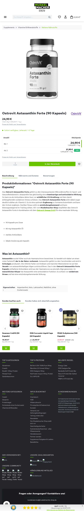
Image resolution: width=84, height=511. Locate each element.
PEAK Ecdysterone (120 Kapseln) (67, 334)
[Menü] (5, 16)
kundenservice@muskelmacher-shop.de (42, 500)
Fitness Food (6, 374)
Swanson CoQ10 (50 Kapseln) (10, 334)
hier (72, 412)
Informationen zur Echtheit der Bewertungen (61, 510)
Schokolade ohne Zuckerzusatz (13, 405)
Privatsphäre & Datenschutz (40, 405)
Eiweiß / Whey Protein (10, 371)
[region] (42, 70)
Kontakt (33, 408)
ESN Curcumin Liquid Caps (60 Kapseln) (41, 334)
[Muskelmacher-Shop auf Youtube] (20, 475)
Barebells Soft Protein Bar (67, 371)
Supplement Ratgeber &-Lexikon (41, 439)
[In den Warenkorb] (6, 348)
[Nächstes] (79, 328)
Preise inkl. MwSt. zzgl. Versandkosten (14, 124)
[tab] (10, 176)
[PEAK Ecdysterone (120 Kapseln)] (69, 318)
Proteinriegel (6, 402)
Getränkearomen (8, 376)
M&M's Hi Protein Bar (65, 379)
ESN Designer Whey (37, 371)
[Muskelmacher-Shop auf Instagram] (9, 475)
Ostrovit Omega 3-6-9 (46, 210)
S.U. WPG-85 (34, 376)
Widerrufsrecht (35, 402)
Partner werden (35, 437)
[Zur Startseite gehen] (42, 7)
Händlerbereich (35, 434)
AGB (31, 400)
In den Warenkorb (52, 164)
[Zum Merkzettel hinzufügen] (79, 164)
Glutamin (5, 400)
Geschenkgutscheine (37, 426)
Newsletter (34, 418)
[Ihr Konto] (65, 16)
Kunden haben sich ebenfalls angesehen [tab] (42, 301)
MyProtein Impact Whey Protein (41, 374)
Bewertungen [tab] (49, 176)
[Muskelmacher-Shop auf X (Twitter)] (14, 475)
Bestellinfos (34, 442)
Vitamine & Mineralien (10, 408)
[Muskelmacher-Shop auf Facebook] (4, 475)
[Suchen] (49, 17)
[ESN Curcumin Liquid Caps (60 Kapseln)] (42, 318)
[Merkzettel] (59, 16)
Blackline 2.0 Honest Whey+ (40, 368)
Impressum (34, 397)
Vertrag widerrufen (37, 416)
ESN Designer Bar (64, 368)
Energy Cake (62, 366)
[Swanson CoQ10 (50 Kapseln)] (14, 318)
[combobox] (30, 17)
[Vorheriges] (5, 328)
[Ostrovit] (76, 114)
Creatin (4, 368)
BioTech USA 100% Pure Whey (41, 366)
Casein (4, 397)
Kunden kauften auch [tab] (11, 301)
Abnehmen (6, 366)
